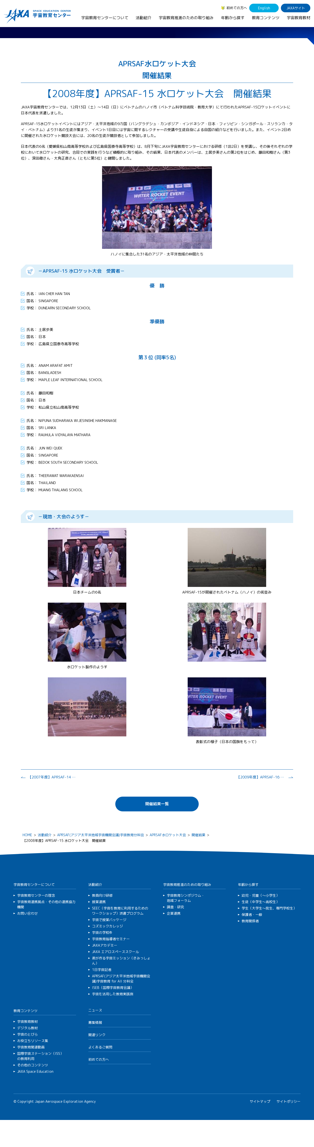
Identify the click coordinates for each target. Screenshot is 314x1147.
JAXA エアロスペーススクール (115, 951)
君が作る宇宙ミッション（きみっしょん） (121, 961)
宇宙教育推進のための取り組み (186, 17)
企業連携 (174, 913)
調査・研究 (175, 907)
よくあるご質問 (100, 1047)
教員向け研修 (102, 895)
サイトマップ (260, 1101)
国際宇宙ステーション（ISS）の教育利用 (40, 1056)
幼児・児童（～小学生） (260, 895)
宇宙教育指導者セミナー (111, 939)
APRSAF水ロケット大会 (168, 835)
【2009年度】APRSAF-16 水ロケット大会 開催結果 (261, 777)
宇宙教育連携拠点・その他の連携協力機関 (46, 904)
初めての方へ (236, 7)
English (264, 8)
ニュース (95, 1010)
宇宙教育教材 (298, 17)
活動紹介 (143, 17)
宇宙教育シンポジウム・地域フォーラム (186, 898)
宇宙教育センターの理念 (36, 895)
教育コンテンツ (265, 17)
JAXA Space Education (35, 1071)
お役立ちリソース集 (32, 1040)
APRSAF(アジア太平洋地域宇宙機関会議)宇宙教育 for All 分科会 (121, 978)
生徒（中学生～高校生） (260, 901)
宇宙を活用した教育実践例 (112, 994)
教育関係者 (250, 921)
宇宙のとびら (27, 1034)
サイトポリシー (288, 1101)
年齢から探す (233, 17)
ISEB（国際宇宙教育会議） (113, 987)
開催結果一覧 (157, 803)
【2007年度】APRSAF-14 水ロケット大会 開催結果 (52, 777)
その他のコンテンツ (32, 1065)
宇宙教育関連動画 (31, 1047)
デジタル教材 (27, 1028)
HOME (27, 835)
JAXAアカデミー (104, 945)
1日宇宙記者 (101, 969)
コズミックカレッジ (107, 926)
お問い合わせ (27, 913)
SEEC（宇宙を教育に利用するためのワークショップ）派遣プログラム (120, 911)
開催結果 (198, 835)
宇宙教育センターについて (104, 17)
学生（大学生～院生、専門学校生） (269, 908)
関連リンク (96, 1034)
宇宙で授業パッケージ (109, 919)
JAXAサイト (296, 8)
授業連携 (99, 901)
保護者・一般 (252, 914)
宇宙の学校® (102, 932)
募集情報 (95, 1022)
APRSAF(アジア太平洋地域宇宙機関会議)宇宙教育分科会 (100, 835)
